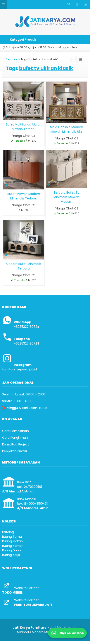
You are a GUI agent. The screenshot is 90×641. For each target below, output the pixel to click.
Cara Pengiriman (15, 437)
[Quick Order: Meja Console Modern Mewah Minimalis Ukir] (49, 118)
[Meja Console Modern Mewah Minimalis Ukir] (66, 102)
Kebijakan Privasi (14, 451)
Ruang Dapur (12, 550)
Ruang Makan (12, 541)
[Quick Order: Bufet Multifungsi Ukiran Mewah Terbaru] (6, 116)
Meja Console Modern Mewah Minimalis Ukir (66, 129)
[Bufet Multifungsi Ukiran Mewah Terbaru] (23, 101)
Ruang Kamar (12, 546)
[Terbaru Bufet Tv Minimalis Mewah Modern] (66, 169)
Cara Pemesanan (15, 431)
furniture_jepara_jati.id (19, 369)
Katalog (8, 532)
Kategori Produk (22, 39)
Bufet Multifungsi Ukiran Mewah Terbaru (24, 126)
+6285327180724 (26, 327)
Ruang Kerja (11, 555)
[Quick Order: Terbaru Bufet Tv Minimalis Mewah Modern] (49, 184)
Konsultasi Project (15, 444)
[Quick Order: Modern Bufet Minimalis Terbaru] (6, 255)
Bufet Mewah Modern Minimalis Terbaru (23, 196)
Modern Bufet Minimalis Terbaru (24, 266)
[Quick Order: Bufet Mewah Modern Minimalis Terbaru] (6, 185)
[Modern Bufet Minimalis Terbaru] (23, 239)
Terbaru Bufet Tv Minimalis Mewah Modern (66, 197)
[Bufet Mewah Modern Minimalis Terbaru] (23, 169)
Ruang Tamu (12, 536)
